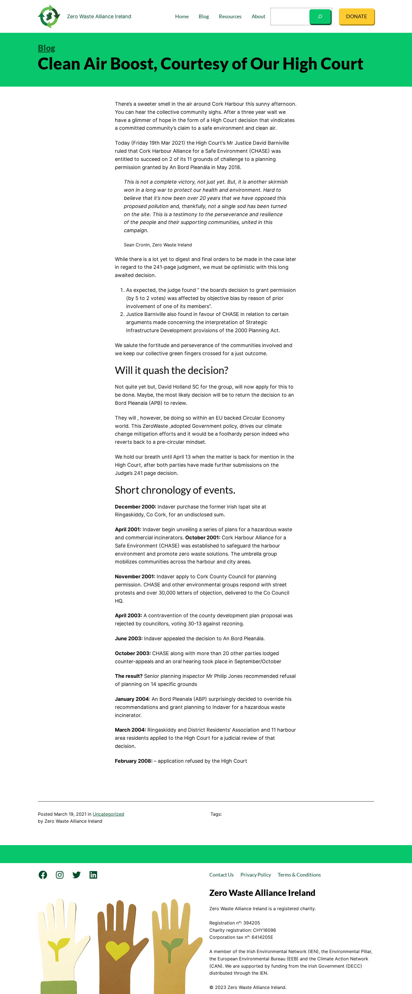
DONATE (356, 16)
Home (182, 16)
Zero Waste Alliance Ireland (99, 16)
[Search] (320, 16)
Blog (46, 48)
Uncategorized (108, 814)
